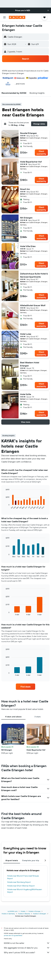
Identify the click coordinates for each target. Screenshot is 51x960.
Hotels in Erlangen (39, 914)
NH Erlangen (26, 217)
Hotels (23, 911)
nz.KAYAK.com (13, 911)
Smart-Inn (25, 189)
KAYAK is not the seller (14, 943)
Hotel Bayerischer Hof (31, 161)
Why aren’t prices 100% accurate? (19, 952)
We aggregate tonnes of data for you (21, 947)
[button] (48, 10)
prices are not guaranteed (13, 935)
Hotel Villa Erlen (28, 246)
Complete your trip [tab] (30, 860)
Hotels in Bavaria (24, 914)
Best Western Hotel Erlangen (29, 364)
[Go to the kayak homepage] (17, 17)
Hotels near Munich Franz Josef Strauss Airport (23, 877)
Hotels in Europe (34, 911)
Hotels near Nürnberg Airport (19, 882)
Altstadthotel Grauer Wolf (32, 305)
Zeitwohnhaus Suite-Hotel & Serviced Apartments (34, 275)
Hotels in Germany (8, 914)
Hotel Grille (25, 394)
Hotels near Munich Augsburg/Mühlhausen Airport (24, 890)
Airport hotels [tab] (11, 860)
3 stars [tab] (38, 716)
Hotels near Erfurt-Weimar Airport (21, 886)
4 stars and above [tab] (13, 716)
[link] (25, 686)
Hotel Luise (25, 334)
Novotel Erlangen (28, 133)
